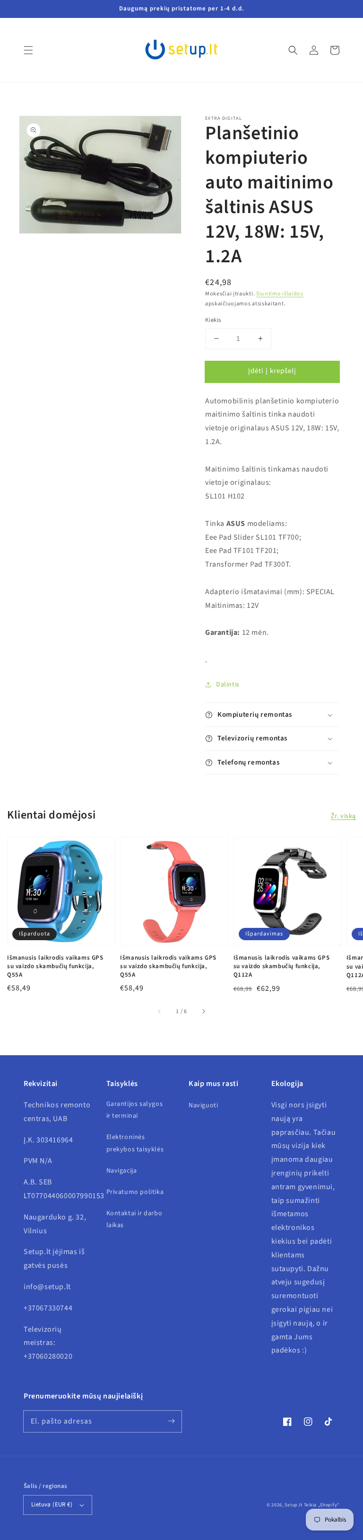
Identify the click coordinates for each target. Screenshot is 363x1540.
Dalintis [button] (228, 684)
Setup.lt (293, 1505)
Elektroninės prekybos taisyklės (135, 1143)
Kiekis (213, 320)
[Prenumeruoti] (171, 1421)
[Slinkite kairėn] (159, 1011)
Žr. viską (343, 816)
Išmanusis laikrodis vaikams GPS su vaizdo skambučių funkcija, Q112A (281, 966)
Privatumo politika (135, 1192)
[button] (28, 50)
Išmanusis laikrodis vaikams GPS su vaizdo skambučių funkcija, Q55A (55, 966)
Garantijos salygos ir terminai (134, 1110)
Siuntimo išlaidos (279, 294)
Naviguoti (203, 1105)
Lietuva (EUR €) (51, 1504)
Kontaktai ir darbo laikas (134, 1219)
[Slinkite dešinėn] (203, 1011)
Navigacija (121, 1170)
